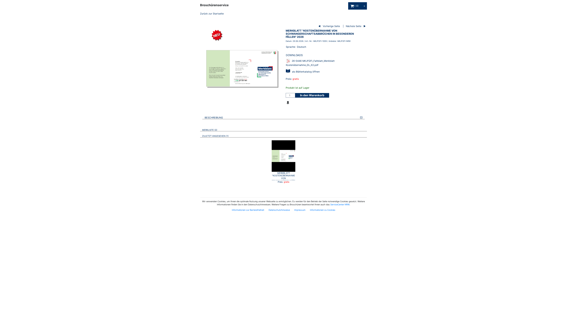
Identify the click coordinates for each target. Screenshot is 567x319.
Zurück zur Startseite (212, 13)
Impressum (300, 210)
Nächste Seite (353, 26)
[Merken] (288, 103)
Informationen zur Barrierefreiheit (248, 210)
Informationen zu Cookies (322, 210)
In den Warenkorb (312, 95)
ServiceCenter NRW (340, 204)
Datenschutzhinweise (279, 210)
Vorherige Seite (331, 26)
